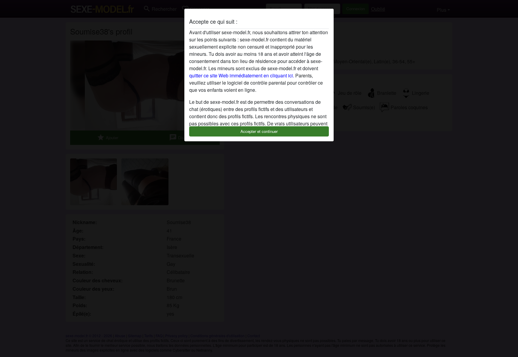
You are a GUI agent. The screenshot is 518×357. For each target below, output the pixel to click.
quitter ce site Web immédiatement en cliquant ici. (241, 75)
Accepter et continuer (259, 131)
